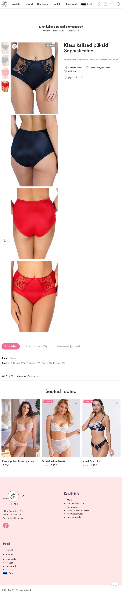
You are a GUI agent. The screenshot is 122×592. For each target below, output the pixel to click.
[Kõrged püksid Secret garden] (20, 428)
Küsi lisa (71, 71)
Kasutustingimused (75, 513)
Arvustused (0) (36, 346)
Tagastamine (73, 506)
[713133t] (34, 150)
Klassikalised (73, 30)
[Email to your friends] (82, 77)
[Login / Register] (99, 4)
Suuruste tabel (74, 67)
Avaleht (16, 4)
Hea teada (43, 4)
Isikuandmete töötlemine (78, 510)
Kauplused (71, 4)
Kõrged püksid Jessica (53, 461)
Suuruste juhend (68, 346)
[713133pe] (34, 296)
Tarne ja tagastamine (99, 67)
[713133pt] (34, 223)
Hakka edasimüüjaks (76, 503)
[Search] (118, 4)
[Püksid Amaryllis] (101, 428)
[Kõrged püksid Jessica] (61, 428)
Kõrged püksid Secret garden (17, 461)
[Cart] (106, 4)
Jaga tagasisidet (74, 517)
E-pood (29, 4)
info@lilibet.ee (16, 518)
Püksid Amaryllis (91, 461)
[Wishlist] (14, 46)
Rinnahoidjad (59, 30)
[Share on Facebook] (76, 77)
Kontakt (57, 4)
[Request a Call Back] (115, 585)
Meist (69, 499)
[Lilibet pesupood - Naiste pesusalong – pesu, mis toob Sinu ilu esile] (4, 4)
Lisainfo (10, 346)
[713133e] (5, 47)
